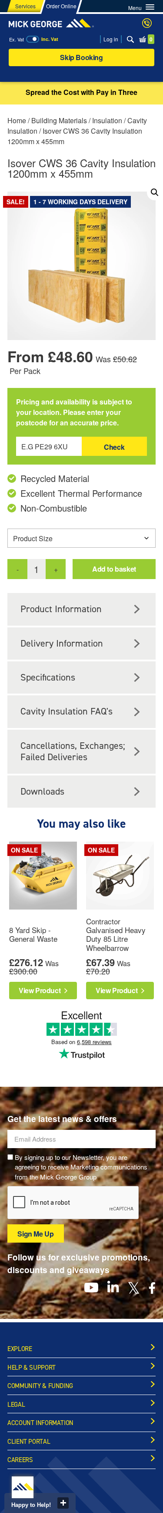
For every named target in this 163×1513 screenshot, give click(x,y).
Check (114, 447)
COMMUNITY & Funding (40, 1386)
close (63, 1503)
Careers (20, 1460)
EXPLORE (19, 1349)
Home (16, 120)
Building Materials (59, 120)
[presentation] (73, 1203)
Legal (16, 1404)
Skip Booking (81, 57)
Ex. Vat (16, 39)
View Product (40, 990)
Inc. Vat (49, 39)
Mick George (51, 23)
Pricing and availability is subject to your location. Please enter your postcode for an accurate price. (74, 412)
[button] (155, 192)
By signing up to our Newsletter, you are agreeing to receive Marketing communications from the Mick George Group (81, 1166)
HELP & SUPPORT (31, 1367)
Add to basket (114, 569)
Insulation (107, 120)
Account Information (40, 1423)
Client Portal (28, 1441)
